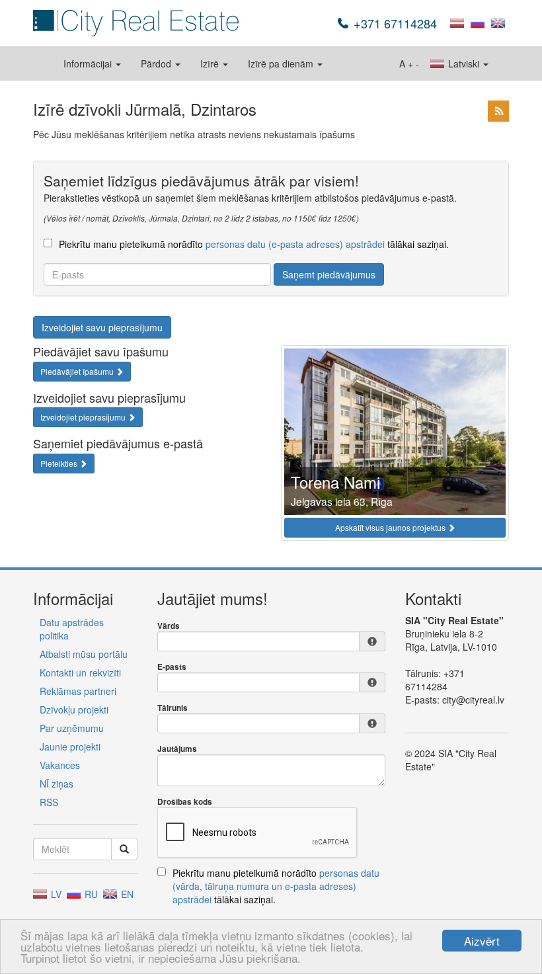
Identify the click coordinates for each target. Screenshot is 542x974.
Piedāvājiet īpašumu (78, 371)
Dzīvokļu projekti (74, 709)
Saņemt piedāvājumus (328, 274)
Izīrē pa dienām (282, 63)
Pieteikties (59, 463)
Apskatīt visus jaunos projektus (391, 527)
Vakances (60, 765)
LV (54, 894)
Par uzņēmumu (72, 728)
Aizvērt (482, 940)
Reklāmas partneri (78, 691)
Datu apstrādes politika (72, 629)
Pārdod (157, 63)
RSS (49, 802)
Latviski (463, 63)
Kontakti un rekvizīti (80, 672)
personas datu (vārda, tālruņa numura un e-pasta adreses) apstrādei (276, 886)
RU (90, 894)
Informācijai (88, 63)
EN (126, 894)
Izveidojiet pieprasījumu (84, 417)
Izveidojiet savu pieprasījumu (102, 327)
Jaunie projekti (70, 746)
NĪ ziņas (56, 783)
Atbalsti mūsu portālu (84, 654)
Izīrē (210, 63)
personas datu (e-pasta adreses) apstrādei (295, 244)
